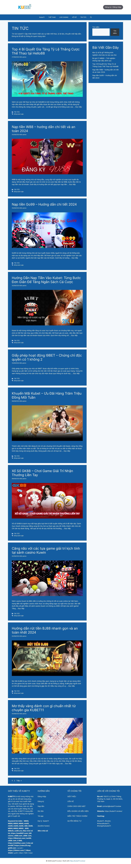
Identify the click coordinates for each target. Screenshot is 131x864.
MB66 (26, 821)
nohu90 (19, 848)
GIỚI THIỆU (71, 796)
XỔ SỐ (74, 17)
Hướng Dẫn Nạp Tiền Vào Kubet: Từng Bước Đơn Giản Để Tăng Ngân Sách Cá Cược (46, 280)
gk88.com (12, 848)
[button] (91, 17)
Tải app (40, 816)
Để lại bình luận (19, 114)
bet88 (28, 838)
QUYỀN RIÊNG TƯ (74, 821)
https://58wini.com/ (16, 850)
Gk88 (30, 826)
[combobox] (110, 823)
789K (25, 853)
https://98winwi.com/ (17, 838)
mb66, (21, 826)
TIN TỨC (83, 17)
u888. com (27, 836)
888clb (11, 831)
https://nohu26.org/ (22, 845)
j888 (26, 828)
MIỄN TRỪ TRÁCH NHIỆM (77, 816)
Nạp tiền (41, 806)
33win (10, 853)
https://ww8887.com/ (19, 833)
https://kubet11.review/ (77, 861)
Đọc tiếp (78, 107)
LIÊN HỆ (70, 801)
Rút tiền (41, 811)
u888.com (18, 836)
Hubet (31, 853)
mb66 (26, 823)
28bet (28, 850)
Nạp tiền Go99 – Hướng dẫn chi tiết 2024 (44, 204)
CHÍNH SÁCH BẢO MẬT (76, 806)
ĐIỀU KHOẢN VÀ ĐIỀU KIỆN (78, 811)
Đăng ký (41, 801)
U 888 (19, 841)
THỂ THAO (52, 17)
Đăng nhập (42, 796)
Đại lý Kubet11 (43, 821)
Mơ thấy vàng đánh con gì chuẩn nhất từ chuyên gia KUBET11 (44, 708)
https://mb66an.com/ (16, 843)
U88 (26, 826)
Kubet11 (42, 17)
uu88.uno (18, 831)
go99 (16, 853)
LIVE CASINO (63, 17)
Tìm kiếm (95, 27)
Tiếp (19, 781)
